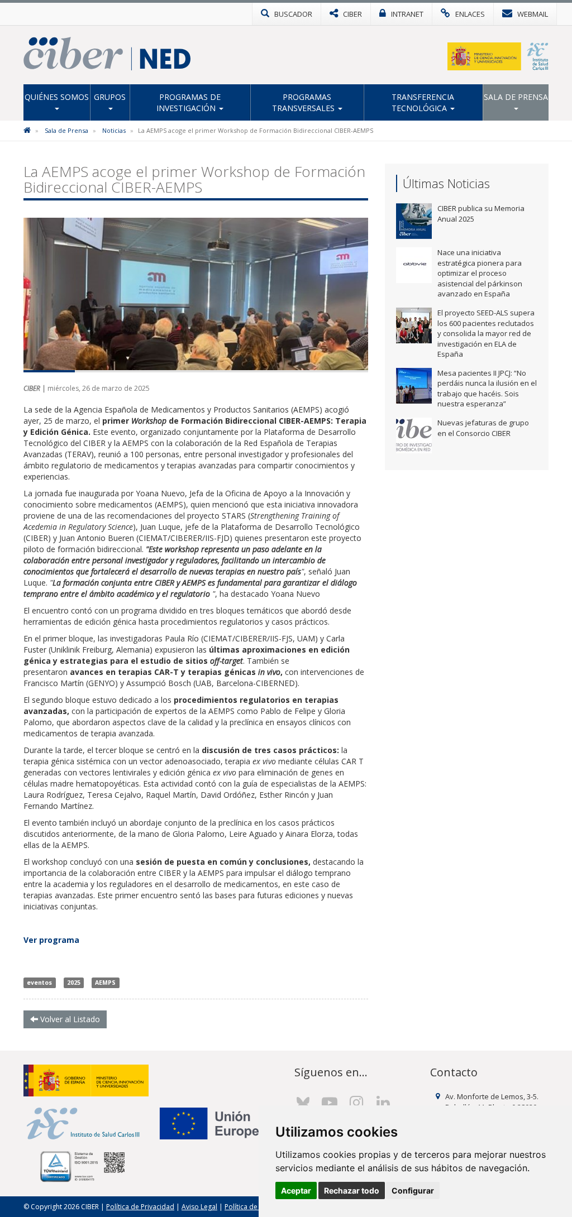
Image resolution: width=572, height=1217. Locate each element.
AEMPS (105, 982)
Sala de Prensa (516, 97)
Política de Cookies (255, 1206)
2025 (73, 982)
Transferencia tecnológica (423, 102)
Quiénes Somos (57, 97)
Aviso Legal (199, 1206)
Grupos (110, 97)
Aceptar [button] (296, 1190)
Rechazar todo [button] (351, 1190)
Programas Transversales (304, 102)
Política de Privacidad (140, 1206)
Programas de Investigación (188, 102)
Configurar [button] (413, 1190)
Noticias (114, 130)
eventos (39, 982)
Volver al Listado (69, 1019)
